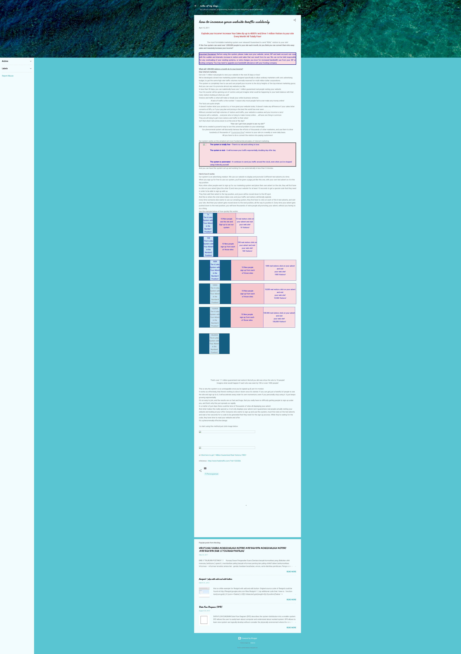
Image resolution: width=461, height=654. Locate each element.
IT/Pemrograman (211, 474)
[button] (294, 20)
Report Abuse (7, 76)
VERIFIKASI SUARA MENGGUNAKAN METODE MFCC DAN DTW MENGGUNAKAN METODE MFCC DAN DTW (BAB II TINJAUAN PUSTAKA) (242, 550)
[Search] (299, 6)
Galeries (252, 643)
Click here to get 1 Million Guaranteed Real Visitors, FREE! (223, 455)
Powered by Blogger (249, 638)
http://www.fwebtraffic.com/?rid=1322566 (224, 461)
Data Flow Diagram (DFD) (210, 607)
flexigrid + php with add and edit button (215, 579)
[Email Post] (205, 469)
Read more (291, 572)
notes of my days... (210, 6)
